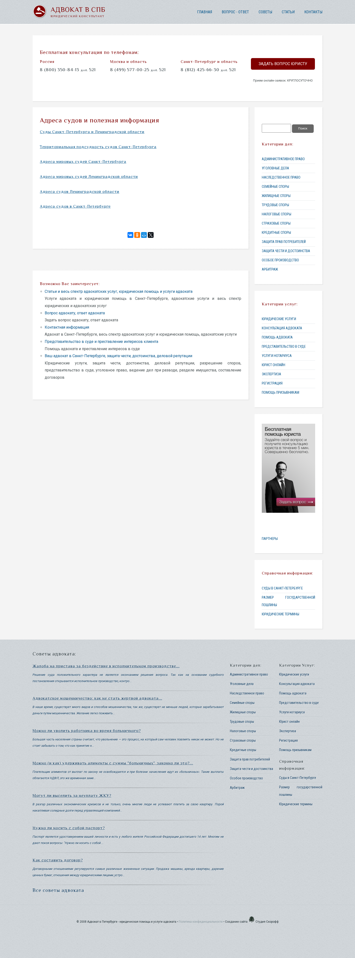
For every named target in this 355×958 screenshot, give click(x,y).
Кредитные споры (276, 232)
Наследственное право (281, 177)
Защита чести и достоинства (286, 251)
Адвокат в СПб (78, 9)
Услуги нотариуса (277, 356)
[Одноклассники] (137, 235)
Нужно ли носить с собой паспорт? (69, 828)
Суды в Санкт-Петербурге (282, 588)
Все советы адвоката (58, 890)
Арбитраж (270, 269)
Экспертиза (271, 374)
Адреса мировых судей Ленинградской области (89, 176)
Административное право (283, 159)
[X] (151, 235)
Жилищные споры (276, 196)
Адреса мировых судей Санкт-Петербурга (83, 161)
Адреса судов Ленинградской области (79, 191)
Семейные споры (275, 186)
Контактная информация (67, 327)
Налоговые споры (276, 214)
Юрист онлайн (273, 365)
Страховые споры (276, 223)
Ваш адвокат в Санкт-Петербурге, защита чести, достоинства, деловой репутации (118, 356)
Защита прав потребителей (284, 242)
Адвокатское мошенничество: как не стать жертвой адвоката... (97, 698)
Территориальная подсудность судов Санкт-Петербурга (98, 146)
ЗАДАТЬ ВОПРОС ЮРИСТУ (283, 63)
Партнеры (270, 538)
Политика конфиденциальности (201, 921)
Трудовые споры (275, 205)
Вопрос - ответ (235, 12)
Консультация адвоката (282, 328)
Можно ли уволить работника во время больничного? (87, 730)
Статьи (288, 12)
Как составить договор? (58, 860)
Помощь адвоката (277, 337)
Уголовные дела (275, 168)
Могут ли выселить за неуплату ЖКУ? (72, 795)
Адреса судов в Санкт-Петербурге (75, 206)
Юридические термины (280, 614)
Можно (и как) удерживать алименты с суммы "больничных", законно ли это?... (113, 763)
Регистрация (272, 383)
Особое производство (280, 260)
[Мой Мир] (144, 235)
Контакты (313, 12)
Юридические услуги (279, 319)
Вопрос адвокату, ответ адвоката (75, 313)
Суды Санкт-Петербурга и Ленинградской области (92, 131)
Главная (204, 12)
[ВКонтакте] (130, 235)
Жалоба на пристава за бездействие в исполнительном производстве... (106, 666)
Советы (265, 12)
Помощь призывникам (280, 392)
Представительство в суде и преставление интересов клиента (101, 341)
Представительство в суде (284, 346)
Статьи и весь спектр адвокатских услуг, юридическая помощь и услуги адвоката (118, 291)
